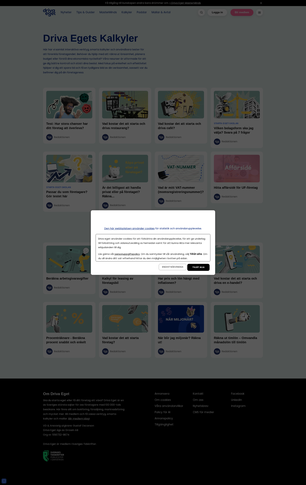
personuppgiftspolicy (127, 254)
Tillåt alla (198, 267)
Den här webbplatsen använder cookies (129, 228)
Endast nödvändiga (172, 267)
